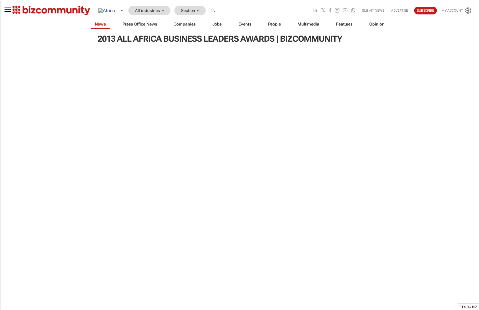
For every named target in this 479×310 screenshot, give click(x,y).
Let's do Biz (467, 307)
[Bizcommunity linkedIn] (315, 10)
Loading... (10, 259)
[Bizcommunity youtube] (345, 10)
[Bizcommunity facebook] (330, 10)
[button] (214, 10)
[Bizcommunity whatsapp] (353, 10)
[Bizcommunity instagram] (337, 10)
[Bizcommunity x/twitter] (323, 10)
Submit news (373, 10)
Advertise (399, 10)
